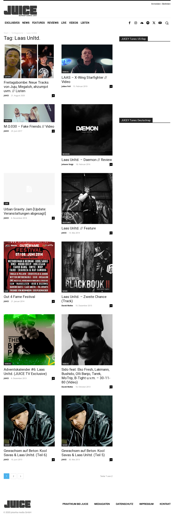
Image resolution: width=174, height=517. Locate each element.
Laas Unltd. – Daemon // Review (87, 160)
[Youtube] (160, 23)
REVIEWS (66, 154)
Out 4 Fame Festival (19, 297)
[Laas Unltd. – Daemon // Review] (87, 130)
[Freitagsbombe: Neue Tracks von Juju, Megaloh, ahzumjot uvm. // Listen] (29, 61)
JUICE (6, 95)
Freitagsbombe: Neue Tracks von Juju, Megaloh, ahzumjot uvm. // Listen (26, 86)
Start (6, 32)
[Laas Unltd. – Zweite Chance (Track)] (87, 267)
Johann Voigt (67, 164)
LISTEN (8, 76)
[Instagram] (136, 23)
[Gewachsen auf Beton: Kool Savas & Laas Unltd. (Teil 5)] (87, 420)
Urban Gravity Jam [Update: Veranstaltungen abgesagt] (25, 211)
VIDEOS (66, 72)
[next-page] (20, 476)
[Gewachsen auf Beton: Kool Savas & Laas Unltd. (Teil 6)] (29, 420)
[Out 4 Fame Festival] (29, 267)
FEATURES (67, 222)
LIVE (6, 203)
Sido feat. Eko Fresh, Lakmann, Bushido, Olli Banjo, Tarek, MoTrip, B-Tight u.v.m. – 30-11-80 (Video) (86, 375)
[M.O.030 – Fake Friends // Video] (29, 113)
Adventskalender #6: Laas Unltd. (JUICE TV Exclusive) (25, 371)
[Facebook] (129, 23)
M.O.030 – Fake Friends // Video (29, 126)
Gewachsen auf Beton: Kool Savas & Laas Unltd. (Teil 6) (25, 453)
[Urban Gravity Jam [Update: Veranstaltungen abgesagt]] (29, 189)
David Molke (67, 305)
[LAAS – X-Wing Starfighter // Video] (87, 59)
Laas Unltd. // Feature (79, 228)
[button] (167, 23)
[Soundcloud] (142, 23)
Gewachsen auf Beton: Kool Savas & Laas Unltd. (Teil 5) (83, 453)
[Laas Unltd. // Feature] (87, 198)
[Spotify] (148, 23)
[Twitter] (154, 23)
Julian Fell (66, 86)
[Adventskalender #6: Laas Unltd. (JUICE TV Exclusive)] (29, 339)
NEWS (65, 291)
